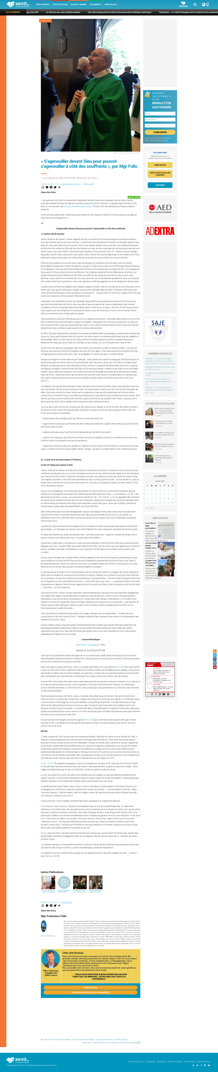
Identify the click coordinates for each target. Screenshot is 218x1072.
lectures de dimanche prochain (77, 206)
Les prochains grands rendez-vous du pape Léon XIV (151, 548)
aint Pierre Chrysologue (88, 645)
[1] (65, 239)
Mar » (152, 508)
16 (152, 499)
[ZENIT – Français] (20, 5)
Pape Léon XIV (42, 4)
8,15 (87, 720)
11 (160, 494)
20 (168, 499)
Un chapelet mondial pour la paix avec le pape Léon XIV (165, 434)
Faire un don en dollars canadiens (90, 992)
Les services (162, 1062)
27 (168, 503)
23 (152, 503)
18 (160, 499)
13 (168, 494)
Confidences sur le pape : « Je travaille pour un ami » (164, 422)
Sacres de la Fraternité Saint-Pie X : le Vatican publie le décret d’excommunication (165, 411)
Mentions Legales (175, 1062)
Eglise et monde (78, 4)
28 (173, 503)
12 (164, 494)
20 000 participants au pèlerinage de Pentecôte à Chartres (164, 458)
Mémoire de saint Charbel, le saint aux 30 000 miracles (165, 445)
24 (156, 503)
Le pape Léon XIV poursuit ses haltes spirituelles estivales (150, 565)
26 (164, 503)
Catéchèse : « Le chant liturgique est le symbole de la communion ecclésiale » (124, 12)
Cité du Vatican (59, 4)
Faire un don (111, 4)
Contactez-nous (203, 1062)
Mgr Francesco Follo (71, 184)
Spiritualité (45, 21)
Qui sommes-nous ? (136, 1062)
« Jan (147, 508)
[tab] (153, 664)
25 (160, 503)
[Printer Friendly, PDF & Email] (134, 197)
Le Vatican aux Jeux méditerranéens (158, 373)
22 (147, 503)
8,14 (118, 667)
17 (156, 499)
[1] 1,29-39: (47, 763)
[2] (47, 381)
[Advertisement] (90, 1017)
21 (173, 499)
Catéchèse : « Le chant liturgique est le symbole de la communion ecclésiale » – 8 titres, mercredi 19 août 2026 (159, 361)
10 (156, 494)
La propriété (150, 1062)
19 (164, 499)
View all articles (48, 936)
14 (173, 494)
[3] (110, 432)
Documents (95, 4)
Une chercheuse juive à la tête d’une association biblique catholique (48, 12)
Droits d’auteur (189, 1062)
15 (147, 499)
